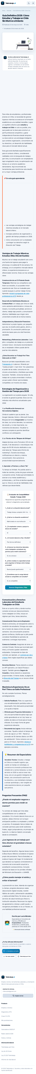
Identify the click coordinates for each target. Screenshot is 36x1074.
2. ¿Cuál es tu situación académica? (17, 517)
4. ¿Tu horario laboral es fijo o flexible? (17, 538)
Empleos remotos (6, 1008)
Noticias (9, 10)
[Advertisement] (18, 92)
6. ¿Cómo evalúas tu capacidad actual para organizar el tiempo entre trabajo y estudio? (17, 563)
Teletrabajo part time (25, 956)
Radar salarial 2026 (7, 1034)
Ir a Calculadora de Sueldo (12, 951)
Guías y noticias (6, 1038)
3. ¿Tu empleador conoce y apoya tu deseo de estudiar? (17, 528)
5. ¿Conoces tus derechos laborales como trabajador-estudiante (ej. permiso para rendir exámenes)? (17, 549)
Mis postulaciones (7, 1020)
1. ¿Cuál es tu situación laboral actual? (17, 508)
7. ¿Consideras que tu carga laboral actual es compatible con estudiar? (16, 575)
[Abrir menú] (33, 3)
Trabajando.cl (7, 364)
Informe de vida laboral (8, 1059)
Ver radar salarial (10, 956)
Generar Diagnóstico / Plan (18, 587)
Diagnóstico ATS (6, 1012)
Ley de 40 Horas (6, 1051)
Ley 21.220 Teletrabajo (8, 1055)
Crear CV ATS (5, 1016)
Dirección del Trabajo (11, 678)
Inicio (3, 10)
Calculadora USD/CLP (8, 1029)
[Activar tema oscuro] (29, 3)
